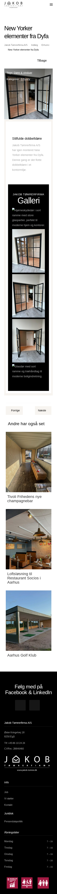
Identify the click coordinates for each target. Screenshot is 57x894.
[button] (20, 705)
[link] (13, 5)
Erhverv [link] (25, 79)
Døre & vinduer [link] (23, 72)
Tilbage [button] (42, 60)
